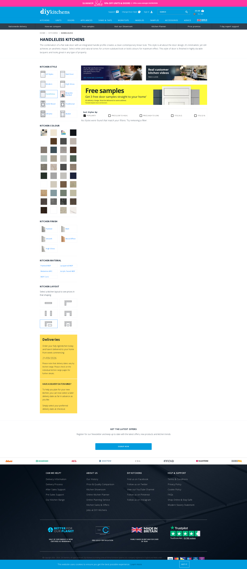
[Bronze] (54, 141)
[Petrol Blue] (54, 193)
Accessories (171, 20)
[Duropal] (237, 461)
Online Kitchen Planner (97, 494)
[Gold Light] (54, 167)
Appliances (86, 20)
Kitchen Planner (159, 26)
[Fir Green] (73, 158)
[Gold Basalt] (44, 167)
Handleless (67, 33)
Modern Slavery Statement (181, 505)
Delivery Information (56, 479)
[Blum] (9, 461)
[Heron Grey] (54, 175)
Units (58, 20)
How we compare (53, 26)
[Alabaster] (54, 132)
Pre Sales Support (55, 494)
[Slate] (63, 201)
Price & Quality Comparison (100, 484)
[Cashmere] (73, 141)
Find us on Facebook (137, 479)
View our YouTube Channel (140, 489)
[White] (54, 210)
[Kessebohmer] (42, 461)
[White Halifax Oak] (63, 210)
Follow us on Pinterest (138, 494)
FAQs (170, 494)
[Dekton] (105, 461)
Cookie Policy (174, 489)
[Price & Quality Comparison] (111, 79)
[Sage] (73, 193)
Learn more (136, 564)
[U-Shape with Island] (68, 323)
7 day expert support (229, 26)
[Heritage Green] (44, 175)
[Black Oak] (44, 141)
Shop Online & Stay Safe (180, 499)
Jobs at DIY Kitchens (96, 510)
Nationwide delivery (17, 26)
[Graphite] (63, 167)
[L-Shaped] (68, 302)
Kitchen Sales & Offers (97, 505)
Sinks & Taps (105, 20)
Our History (92, 479)
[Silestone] (202, 461)
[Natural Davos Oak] (73, 184)
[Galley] (49, 313)
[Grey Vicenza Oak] (73, 167)
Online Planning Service (98, 499)
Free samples (88, 26)
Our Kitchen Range (55, 499)
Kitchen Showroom (96, 489)
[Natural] (63, 184)
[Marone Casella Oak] (44, 184)
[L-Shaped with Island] (49, 323)
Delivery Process (54, 484)
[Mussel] (54, 184)
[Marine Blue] (73, 175)
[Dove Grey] (63, 158)
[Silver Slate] (54, 201)
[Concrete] (63, 150)
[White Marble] (73, 210)
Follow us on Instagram (139, 499)
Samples (154, 20)
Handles (139, 20)
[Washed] (73, 201)
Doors (71, 20)
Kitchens (44, 20)
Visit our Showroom (123, 26)
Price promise (194, 26)
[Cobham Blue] (54, 150)
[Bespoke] (63, 132)
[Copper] (73, 150)
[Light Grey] (63, 175)
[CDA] (138, 461)
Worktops (123, 20)
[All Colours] (44, 132)
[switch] (195, 14)
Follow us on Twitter (137, 484)
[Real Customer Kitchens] (176, 79)
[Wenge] (44, 210)
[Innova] (168, 461)
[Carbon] (63, 141)
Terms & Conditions (178, 479)
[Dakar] (54, 158)
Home (42, 33)
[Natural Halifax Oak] (44, 193)
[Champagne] (44, 150)
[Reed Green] (63, 193)
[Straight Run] (49, 302)
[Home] (55, 12)
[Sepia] (44, 201)
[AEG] (74, 461)
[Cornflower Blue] (44, 158)
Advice (187, 20)
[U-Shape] (68, 313)
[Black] (73, 132)
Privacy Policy (174, 484)
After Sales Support (55, 489)
